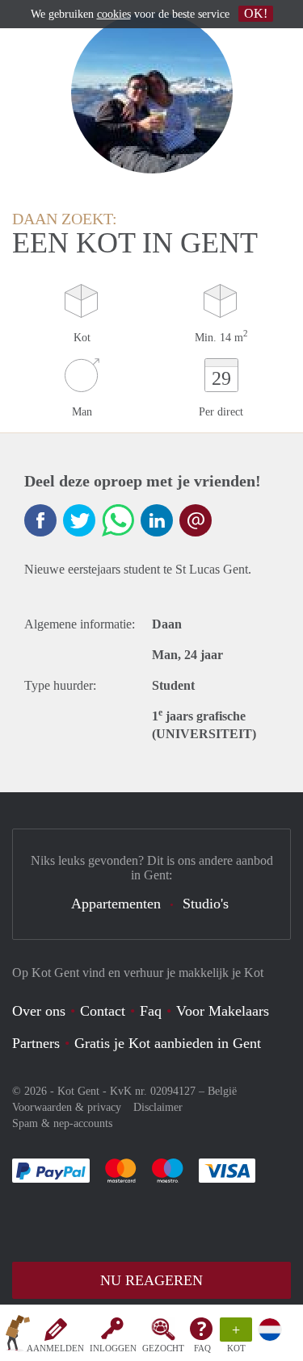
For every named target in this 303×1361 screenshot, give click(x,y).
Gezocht (163, 1348)
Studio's (206, 904)
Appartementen (116, 904)
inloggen (113, 1348)
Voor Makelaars (222, 1011)
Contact (102, 1011)
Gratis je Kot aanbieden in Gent (167, 1043)
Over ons (38, 1011)
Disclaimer (158, 1107)
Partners (36, 1043)
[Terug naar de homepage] (18, 1336)
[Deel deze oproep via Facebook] (40, 520)
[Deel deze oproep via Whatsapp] (118, 520)
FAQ (202, 1348)
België (222, 1091)
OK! (255, 13)
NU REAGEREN (151, 1280)
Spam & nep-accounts (62, 1123)
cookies (114, 14)
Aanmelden (55, 1348)
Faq (151, 1011)
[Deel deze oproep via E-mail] (195, 520)
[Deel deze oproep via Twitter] (79, 520)
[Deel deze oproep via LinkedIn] (157, 520)
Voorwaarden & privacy (66, 1107)
